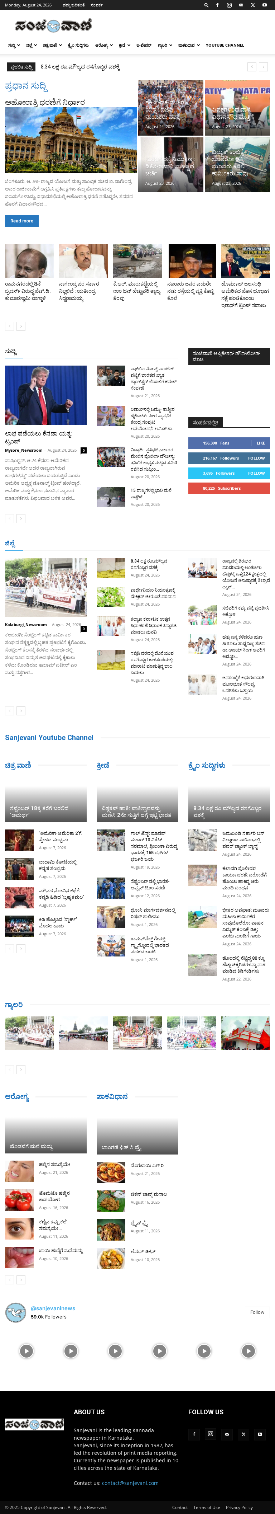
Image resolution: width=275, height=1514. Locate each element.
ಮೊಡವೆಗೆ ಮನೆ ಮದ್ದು (31, 1146)
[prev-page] (9, 326)
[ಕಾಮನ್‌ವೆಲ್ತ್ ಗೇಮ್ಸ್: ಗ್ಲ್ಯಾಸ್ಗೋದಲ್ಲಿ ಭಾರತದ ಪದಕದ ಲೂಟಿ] (111, 945)
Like (261, 443)
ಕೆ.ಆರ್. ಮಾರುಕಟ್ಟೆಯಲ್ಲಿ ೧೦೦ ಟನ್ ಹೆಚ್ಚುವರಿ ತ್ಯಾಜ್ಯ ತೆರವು (136, 291)
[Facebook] (217, 5)
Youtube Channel (225, 45)
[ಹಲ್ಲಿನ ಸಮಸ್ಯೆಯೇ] (19, 1171)
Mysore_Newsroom (24, 450)
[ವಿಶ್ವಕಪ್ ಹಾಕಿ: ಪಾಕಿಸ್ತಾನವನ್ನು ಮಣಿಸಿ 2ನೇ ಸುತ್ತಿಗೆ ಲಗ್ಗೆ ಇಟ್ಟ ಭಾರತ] (137, 799)
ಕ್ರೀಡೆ (122, 45)
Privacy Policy (239, 1507)
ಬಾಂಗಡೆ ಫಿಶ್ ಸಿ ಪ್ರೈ (121, 1147)
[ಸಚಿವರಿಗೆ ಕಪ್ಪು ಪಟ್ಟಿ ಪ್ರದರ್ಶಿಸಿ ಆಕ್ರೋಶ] (202, 615)
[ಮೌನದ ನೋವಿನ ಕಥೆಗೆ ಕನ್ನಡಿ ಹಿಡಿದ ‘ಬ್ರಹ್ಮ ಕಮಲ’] (19, 897)
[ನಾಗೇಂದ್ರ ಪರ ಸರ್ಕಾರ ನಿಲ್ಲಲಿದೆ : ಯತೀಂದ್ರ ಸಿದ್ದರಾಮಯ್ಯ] (83, 261)
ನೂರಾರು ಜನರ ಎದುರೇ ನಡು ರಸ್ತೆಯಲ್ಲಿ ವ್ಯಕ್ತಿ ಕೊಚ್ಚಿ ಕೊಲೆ (190, 291)
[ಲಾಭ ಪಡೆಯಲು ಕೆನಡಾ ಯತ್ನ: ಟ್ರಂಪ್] (46, 395)
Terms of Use (206, 1507)
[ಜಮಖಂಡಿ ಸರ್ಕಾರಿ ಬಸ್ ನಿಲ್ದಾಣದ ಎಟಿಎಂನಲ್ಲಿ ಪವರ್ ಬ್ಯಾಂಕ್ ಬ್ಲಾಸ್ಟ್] (202, 840)
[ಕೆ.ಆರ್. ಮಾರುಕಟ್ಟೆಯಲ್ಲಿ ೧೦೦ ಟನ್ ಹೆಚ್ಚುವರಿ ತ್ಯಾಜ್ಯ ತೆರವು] (137, 261)
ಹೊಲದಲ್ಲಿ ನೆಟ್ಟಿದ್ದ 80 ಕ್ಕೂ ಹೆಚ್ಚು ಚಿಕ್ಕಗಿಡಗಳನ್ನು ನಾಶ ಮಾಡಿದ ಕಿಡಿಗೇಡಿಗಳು (243, 964)
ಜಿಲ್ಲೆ (29, 45)
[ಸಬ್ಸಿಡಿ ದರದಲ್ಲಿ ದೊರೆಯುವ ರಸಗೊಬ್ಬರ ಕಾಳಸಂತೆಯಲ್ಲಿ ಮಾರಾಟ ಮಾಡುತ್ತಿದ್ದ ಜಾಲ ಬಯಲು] (111, 660)
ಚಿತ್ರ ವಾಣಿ (50, 45)
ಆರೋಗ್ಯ (101, 45)
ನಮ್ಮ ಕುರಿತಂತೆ (74, 5)
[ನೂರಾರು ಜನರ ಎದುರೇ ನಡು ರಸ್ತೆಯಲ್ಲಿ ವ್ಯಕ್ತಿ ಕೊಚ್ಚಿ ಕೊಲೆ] (191, 261)
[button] (206, 5)
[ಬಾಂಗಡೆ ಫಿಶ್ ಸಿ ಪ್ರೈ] (137, 1131)
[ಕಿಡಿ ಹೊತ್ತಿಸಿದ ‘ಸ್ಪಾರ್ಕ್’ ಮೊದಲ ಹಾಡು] (19, 926)
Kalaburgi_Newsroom (26, 624)
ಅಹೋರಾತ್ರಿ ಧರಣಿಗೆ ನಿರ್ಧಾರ (45, 102)
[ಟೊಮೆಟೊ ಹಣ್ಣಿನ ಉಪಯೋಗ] (19, 1200)
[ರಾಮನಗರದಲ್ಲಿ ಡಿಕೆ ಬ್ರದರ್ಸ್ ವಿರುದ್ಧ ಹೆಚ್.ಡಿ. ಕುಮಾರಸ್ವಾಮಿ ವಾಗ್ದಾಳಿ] (29, 261)
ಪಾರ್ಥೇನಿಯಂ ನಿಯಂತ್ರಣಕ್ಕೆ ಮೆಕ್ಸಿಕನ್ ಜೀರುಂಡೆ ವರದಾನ (98, 67)
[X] (252, 5)
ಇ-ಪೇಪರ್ (143, 45)
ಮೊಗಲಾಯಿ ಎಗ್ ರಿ (147, 1165)
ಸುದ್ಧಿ (11, 45)
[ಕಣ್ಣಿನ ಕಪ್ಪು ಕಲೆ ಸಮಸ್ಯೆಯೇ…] (19, 1229)
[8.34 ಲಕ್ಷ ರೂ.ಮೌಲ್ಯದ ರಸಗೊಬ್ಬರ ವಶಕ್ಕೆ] (111, 568)
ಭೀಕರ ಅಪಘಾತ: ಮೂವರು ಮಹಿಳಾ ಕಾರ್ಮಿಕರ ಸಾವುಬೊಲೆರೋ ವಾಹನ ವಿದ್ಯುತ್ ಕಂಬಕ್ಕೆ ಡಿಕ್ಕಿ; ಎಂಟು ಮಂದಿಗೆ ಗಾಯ (245, 923)
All (66, 351)
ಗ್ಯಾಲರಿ (162, 45)
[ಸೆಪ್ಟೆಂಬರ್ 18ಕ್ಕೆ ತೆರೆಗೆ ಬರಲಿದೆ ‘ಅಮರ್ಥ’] (46, 799)
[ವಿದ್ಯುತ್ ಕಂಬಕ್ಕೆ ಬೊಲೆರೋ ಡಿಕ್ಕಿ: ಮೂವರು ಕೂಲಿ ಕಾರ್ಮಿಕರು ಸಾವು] (237, 165)
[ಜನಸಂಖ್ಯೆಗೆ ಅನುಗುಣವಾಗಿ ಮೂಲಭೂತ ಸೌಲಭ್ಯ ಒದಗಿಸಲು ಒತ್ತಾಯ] (202, 684)
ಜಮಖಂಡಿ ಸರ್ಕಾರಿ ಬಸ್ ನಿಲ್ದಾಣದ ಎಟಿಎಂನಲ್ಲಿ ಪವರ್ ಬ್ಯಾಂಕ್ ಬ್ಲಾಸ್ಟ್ (243, 840)
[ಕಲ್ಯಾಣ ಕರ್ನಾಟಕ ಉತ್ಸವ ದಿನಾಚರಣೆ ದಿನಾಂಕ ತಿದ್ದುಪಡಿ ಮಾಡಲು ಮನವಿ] (111, 626)
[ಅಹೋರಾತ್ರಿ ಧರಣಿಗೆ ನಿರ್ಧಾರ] (71, 140)
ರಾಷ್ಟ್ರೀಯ (121, 351)
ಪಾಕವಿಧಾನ (186, 45)
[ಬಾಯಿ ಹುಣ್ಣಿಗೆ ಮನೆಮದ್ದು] (19, 1257)
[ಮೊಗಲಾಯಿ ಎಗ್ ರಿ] (111, 1172)
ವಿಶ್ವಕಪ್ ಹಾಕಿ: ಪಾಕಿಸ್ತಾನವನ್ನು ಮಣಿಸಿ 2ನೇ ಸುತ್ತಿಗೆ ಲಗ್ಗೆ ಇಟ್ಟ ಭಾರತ (136, 811)
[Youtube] (264, 5)
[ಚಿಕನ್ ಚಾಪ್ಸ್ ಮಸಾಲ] (111, 1201)
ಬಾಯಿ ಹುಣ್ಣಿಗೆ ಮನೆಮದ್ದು (60, 1250)
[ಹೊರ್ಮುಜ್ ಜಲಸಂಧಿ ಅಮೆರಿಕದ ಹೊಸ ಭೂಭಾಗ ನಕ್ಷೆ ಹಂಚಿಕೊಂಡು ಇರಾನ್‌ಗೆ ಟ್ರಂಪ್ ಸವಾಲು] (245, 261)
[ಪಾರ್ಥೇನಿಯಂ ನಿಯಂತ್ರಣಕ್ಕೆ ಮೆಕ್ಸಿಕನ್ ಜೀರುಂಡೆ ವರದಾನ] (111, 597)
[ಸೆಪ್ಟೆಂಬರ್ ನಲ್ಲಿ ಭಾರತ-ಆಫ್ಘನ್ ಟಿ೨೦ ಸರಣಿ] (111, 888)
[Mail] (241, 5)
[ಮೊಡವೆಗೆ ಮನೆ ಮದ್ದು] (46, 1130)
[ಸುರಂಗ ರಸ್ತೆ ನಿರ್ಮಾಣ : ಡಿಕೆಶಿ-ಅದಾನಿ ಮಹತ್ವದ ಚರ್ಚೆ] (170, 165)
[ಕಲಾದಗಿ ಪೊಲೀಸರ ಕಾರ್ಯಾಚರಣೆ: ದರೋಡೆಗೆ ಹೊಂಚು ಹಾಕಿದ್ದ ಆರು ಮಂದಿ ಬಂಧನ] (202, 875)
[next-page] (20, 326)
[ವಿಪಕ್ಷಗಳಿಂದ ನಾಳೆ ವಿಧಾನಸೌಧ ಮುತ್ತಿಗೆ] (237, 108)
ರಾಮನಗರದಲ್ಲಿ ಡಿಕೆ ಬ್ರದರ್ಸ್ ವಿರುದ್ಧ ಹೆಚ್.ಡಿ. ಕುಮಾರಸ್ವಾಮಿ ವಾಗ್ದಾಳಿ (28, 291)
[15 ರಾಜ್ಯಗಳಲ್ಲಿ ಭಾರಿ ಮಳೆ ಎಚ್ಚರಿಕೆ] (111, 497)
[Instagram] (229, 5)
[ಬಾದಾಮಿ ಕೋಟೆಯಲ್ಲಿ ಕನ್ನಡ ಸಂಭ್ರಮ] (19, 869)
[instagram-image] (26, 1350)
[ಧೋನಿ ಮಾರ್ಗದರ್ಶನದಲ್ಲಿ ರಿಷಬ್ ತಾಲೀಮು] (111, 917)
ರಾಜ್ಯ (143, 351)
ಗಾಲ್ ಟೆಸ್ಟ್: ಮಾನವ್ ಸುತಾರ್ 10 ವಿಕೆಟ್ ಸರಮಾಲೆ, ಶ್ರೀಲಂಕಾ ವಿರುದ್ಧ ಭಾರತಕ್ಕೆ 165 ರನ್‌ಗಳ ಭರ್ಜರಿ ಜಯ (154, 846)
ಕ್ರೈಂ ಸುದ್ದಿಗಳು (78, 45)
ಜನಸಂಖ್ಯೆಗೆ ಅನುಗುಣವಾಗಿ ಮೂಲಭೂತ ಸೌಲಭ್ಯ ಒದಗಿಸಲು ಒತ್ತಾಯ (243, 684)
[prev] (251, 66)
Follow (256, 458)
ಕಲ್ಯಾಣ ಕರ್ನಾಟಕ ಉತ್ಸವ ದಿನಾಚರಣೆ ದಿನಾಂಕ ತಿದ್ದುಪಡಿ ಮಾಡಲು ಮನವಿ (154, 626)
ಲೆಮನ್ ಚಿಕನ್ (143, 1251)
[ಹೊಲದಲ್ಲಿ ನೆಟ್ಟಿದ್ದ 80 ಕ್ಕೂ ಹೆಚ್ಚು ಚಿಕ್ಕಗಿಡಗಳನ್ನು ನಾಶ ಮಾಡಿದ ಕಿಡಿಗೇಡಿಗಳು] (202, 965)
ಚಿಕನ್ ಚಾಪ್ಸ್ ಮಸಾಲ (149, 1194)
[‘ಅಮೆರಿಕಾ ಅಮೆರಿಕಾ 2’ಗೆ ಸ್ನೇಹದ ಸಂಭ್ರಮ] (19, 840)
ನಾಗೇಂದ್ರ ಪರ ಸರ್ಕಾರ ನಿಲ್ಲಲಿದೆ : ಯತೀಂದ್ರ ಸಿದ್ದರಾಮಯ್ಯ (79, 291)
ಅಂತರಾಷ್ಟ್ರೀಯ (91, 351)
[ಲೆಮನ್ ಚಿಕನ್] (111, 1258)
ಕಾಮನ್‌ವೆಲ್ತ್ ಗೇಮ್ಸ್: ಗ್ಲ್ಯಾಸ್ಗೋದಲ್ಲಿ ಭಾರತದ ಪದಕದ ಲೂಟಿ (150, 945)
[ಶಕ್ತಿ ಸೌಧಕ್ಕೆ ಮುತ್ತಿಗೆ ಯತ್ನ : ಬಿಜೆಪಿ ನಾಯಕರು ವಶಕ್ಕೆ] (170, 108)
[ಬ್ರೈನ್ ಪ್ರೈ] (111, 1230)
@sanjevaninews (53, 1308)
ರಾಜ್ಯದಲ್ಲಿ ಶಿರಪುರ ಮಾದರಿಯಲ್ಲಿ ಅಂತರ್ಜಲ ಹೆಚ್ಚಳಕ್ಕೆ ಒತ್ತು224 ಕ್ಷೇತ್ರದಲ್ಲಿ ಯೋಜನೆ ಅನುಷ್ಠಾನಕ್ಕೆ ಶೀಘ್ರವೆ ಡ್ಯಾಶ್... (246, 574)
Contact (180, 1507)
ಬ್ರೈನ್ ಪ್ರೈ (139, 1223)
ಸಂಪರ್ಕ (97, 5)
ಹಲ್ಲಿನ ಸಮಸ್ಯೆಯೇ (54, 1164)
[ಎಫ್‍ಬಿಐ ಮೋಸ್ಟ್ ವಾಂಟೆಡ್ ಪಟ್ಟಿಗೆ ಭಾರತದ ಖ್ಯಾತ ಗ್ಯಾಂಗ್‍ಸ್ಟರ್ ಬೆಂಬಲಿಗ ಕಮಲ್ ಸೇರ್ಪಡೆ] (111, 376)
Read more (21, 221)
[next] (263, 66)
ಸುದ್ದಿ (10, 350)
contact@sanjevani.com (130, 1483)
